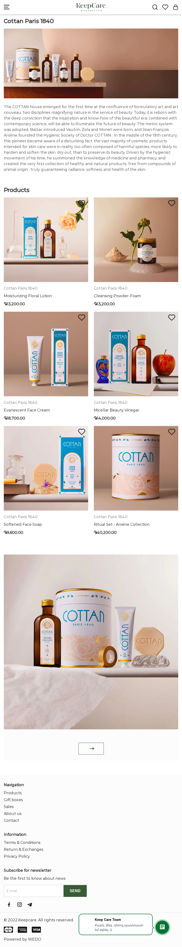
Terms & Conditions (22, 842)
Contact (11, 820)
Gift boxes (13, 800)
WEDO (34, 939)
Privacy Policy (17, 856)
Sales (9, 806)
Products (13, 793)
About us (13, 813)
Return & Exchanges (23, 849)
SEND (75, 891)
